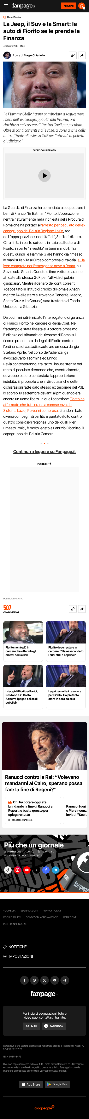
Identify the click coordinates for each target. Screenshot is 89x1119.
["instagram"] (17, 870)
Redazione (70, 917)
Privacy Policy (52, 910)
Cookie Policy (12, 917)
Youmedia (9, 910)
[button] (82, 55)
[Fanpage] (45, 994)
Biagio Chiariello (34, 55)
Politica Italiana (13, 599)
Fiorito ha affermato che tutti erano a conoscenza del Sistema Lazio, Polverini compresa (43, 405)
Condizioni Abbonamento (42, 917)
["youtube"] (27, 870)
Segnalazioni (29, 910)
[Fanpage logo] (23, 6)
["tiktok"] (8, 870)
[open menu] (5, 6)
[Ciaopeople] (44, 1108)
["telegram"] (55, 870)
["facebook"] (46, 870)
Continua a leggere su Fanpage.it (44, 451)
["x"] (36, 870)
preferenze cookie (15, 923)
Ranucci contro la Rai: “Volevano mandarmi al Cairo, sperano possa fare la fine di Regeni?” (43, 783)
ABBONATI (68, 6)
